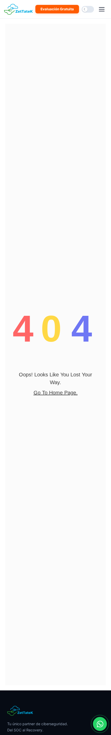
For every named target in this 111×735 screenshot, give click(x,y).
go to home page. (56, 392)
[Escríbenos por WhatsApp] (100, 724)
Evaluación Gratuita (57, 9)
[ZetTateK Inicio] (19, 9)
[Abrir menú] (102, 9)
